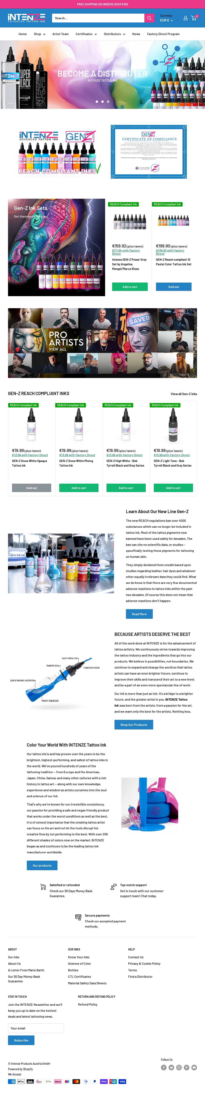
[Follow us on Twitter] (171, 1067)
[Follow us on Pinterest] (186, 1067)
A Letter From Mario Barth (26, 970)
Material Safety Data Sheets (87, 983)
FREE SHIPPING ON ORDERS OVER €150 (102, 4)
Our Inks (13, 957)
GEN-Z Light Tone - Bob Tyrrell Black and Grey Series (172, 463)
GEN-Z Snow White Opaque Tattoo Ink (29, 463)
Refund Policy (87, 1004)
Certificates (84, 34)
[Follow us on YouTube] (194, 1067)
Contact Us (136, 957)
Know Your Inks (78, 957)
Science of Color (79, 963)
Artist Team (60, 34)
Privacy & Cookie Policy (144, 963)
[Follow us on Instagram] (179, 1067)
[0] (193, 18)
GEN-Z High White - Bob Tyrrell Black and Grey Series (125, 463)
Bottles (73, 970)
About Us (14, 963)
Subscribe (21, 1040)
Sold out (173, 287)
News (136, 34)
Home (23, 34)
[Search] (149, 18)
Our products (42, 865)
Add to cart (130, 287)
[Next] (195, 247)
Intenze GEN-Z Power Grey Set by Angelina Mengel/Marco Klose (129, 264)
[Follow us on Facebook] (164, 1067)
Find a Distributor (140, 976)
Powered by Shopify (20, 1069)
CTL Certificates (79, 976)
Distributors (112, 34)
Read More (139, 614)
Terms (132, 970)
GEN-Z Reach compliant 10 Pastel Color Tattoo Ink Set (173, 262)
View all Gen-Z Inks (184, 394)
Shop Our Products (134, 724)
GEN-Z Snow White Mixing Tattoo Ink (76, 463)
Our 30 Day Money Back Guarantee (24, 978)
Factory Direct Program (163, 34)
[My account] (186, 18)
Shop (37, 34)
